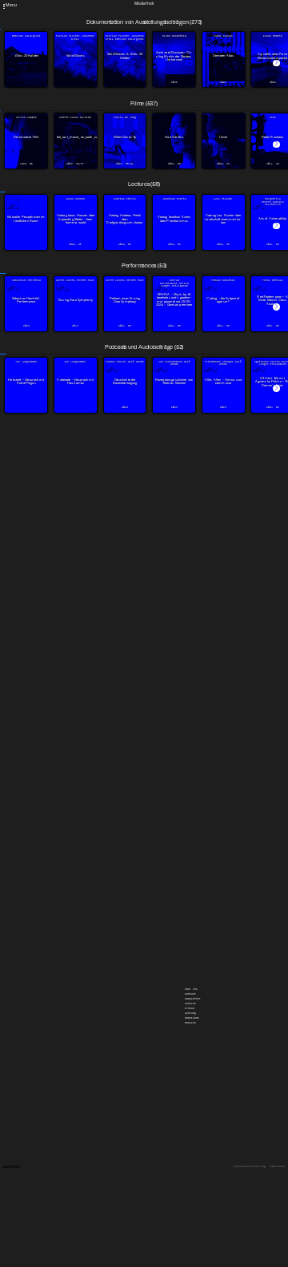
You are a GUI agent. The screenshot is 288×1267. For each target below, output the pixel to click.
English (190, 27)
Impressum (277, 1167)
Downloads (192, 22)
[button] (276, 63)
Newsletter (193, 3)
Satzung (190, 17)
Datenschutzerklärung (250, 1167)
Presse (189, 12)
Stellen (190, 8)
